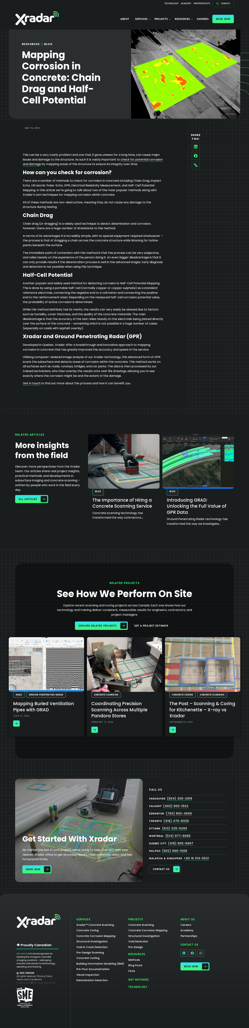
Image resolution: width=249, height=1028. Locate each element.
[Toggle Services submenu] (150, 18)
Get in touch (31, 383)
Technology (171, 3)
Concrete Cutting (88, 958)
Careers (203, 19)
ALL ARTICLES (28, 499)
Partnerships (202, 3)
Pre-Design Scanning (90, 952)
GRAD (19, 694)
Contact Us (189, 944)
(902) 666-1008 (174, 851)
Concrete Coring (182, 694)
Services (141, 19)
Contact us (161, 869)
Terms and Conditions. (29, 979)
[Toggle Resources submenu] (192, 18)
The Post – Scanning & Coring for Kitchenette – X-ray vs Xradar (202, 710)
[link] (123, 479)
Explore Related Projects (98, 625)
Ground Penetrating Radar (46, 694)
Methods (134, 960)
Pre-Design (135, 947)
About (124, 19)
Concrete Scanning (106, 694)
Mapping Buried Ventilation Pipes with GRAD (43, 707)
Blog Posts (135, 965)
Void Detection (138, 941)
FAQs (131, 971)
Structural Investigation (92, 941)
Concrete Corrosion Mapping (95, 936)
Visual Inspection (87, 975)
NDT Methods (138, 979)
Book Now (223, 19)
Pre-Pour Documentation (93, 969)
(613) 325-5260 (174, 828)
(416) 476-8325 (176, 821)
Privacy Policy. (45, 976)
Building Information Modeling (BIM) (100, 964)
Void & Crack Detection (92, 947)
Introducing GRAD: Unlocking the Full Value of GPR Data (196, 506)
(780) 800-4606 (179, 813)
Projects (161, 19)
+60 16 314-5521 (196, 858)
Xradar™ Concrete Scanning (95, 925)
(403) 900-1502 (175, 806)
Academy (186, 3)
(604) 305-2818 (179, 798)
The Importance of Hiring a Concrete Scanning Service (122, 503)
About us (187, 919)
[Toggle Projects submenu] (170, 18)
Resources (182, 19)
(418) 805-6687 (180, 843)
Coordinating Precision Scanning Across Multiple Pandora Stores (119, 710)
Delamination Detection (92, 980)
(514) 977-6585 (178, 836)
